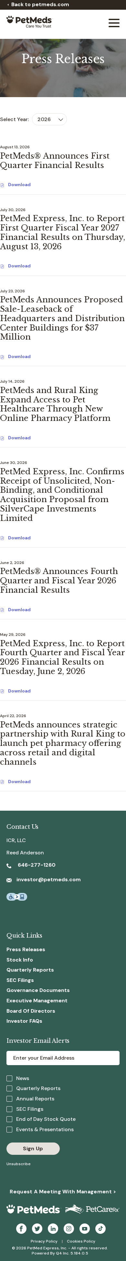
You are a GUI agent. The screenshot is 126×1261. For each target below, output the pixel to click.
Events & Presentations (45, 1129)
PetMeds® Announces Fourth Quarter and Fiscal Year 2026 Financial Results (59, 581)
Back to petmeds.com (40, 4)
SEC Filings (20, 980)
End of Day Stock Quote (46, 1119)
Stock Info (19, 959)
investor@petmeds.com (48, 879)
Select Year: (14, 119)
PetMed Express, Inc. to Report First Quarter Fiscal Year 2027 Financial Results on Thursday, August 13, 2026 (62, 232)
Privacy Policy (44, 1241)
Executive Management (37, 1000)
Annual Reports (35, 1098)
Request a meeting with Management (63, 1191)
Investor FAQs (24, 1021)
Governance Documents (38, 990)
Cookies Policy (81, 1241)
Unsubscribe (18, 1163)
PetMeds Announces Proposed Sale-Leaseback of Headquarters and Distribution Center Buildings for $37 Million (62, 318)
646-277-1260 (36, 864)
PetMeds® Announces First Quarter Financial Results (55, 161)
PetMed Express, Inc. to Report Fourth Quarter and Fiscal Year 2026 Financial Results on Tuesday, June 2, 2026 (62, 657)
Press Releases (25, 949)
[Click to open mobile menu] (114, 23)
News (22, 1078)
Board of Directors (30, 1011)
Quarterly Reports (30, 969)
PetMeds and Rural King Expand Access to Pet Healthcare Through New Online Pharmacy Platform (55, 404)
